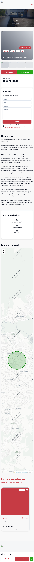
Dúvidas (7, 558)
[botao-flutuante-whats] (31, 559)
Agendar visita (10, 72)
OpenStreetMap (23, 472)
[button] (3, 250)
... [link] (21, 23)
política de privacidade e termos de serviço (17, 126)
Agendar (22, 558)
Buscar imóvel (15, 23)
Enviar (17, 121)
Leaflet (17, 472)
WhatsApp (26, 72)
